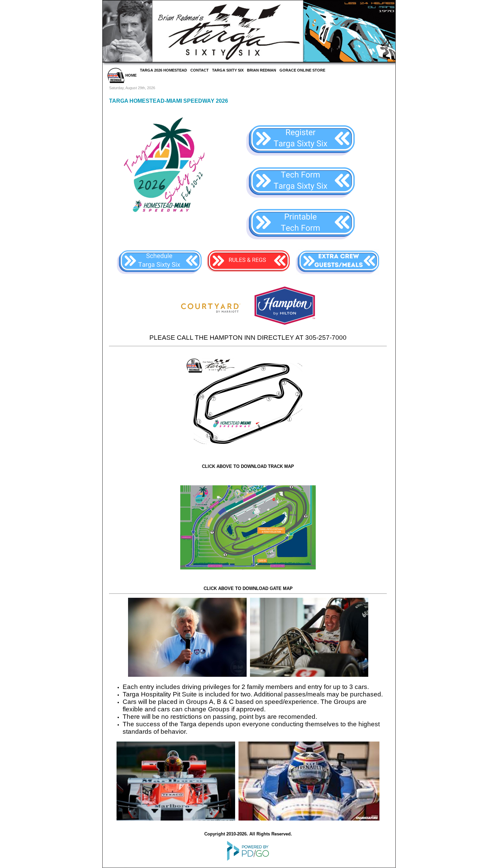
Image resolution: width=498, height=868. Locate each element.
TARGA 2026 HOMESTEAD (163, 70)
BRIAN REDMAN (261, 70)
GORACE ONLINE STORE (302, 70)
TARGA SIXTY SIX (228, 70)
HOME (130, 75)
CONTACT (199, 70)
